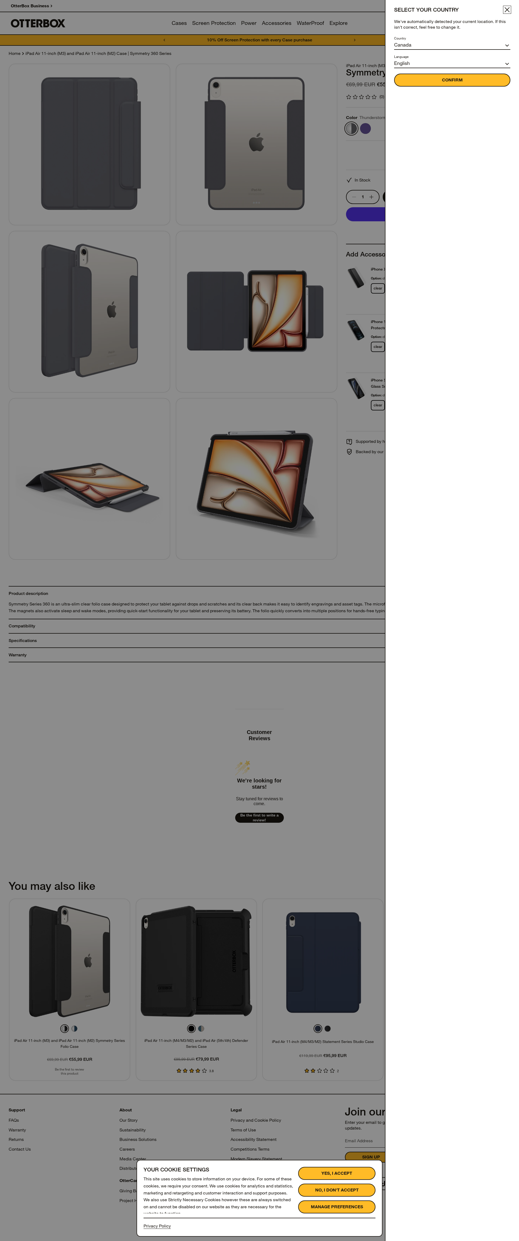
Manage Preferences (337, 1206)
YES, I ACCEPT (336, 1173)
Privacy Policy (157, 1226)
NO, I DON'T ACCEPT (337, 1190)
